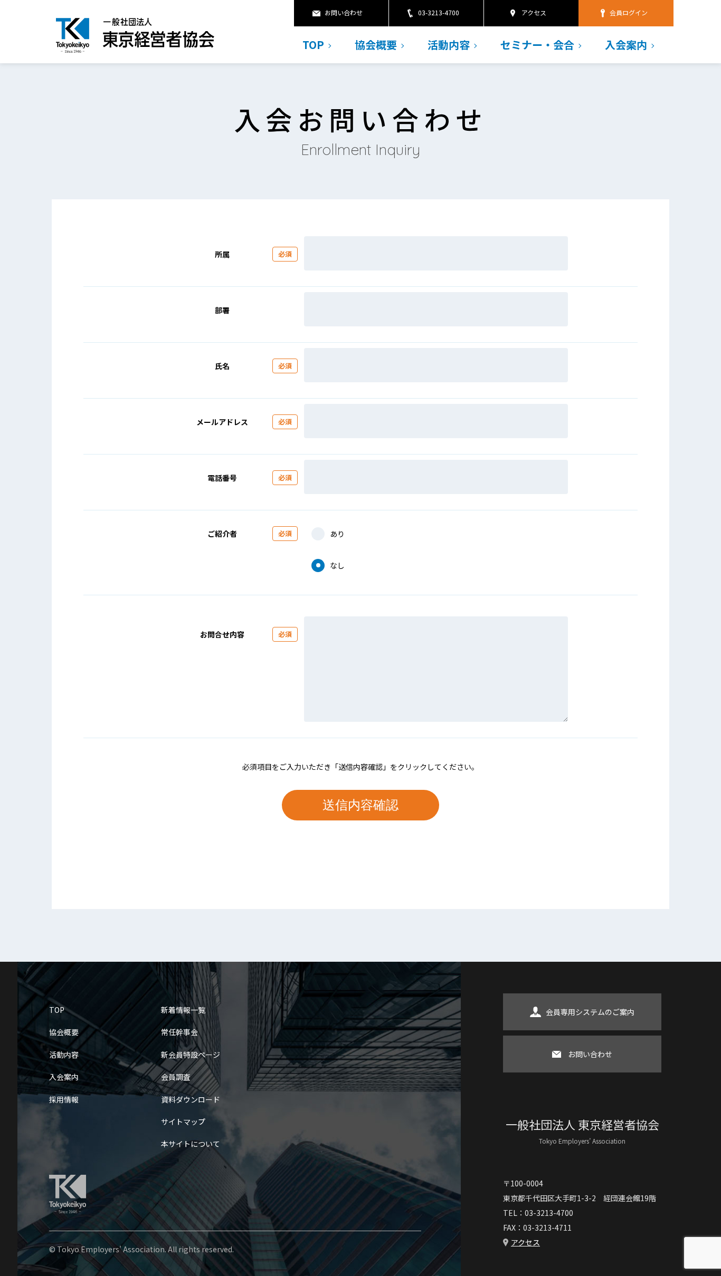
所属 (253, 254)
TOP (313, 44)
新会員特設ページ (190, 1054)
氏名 (253, 366)
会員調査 (176, 1076)
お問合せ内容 (246, 634)
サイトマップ (183, 1121)
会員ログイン (629, 12)
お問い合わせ (344, 12)
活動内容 (449, 44)
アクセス (533, 12)
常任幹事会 (179, 1032)
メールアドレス (244, 422)
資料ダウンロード (190, 1099)
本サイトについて (190, 1143)
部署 (222, 310)
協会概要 (376, 44)
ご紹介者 (249, 533)
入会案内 (626, 44)
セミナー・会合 (537, 44)
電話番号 (249, 477)
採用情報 (64, 1099)
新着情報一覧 (183, 1009)
